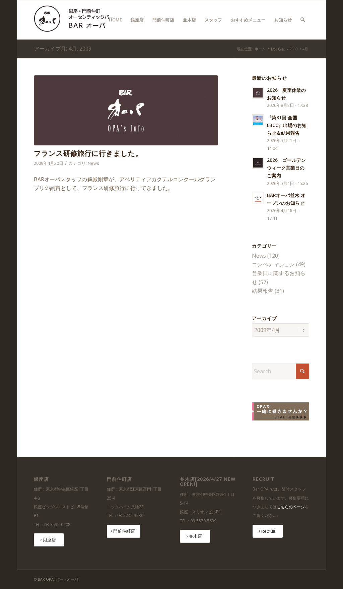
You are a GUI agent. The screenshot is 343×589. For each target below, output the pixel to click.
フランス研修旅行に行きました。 (88, 153)
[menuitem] (115, 19)
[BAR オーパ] (126, 110)
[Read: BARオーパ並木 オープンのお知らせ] (258, 198)
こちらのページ (291, 507)
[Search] (302, 19)
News (93, 163)
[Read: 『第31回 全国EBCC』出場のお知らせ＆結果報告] (258, 120)
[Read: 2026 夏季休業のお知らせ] (258, 93)
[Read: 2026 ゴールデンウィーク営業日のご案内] (258, 163)
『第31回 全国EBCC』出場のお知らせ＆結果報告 (286, 125)
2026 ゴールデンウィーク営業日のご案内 (286, 168)
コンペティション (273, 264)
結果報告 (262, 290)
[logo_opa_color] (76, 19)
